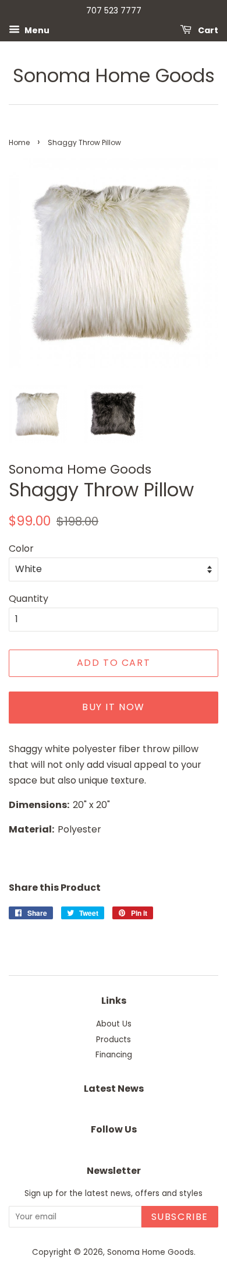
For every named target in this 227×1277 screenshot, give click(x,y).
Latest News (114, 1088)
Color (21, 548)
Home (19, 142)
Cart (207, 30)
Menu (36, 30)
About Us (114, 1023)
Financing (113, 1054)
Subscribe (179, 1216)
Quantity (28, 598)
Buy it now (113, 707)
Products (113, 1039)
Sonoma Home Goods (114, 76)
